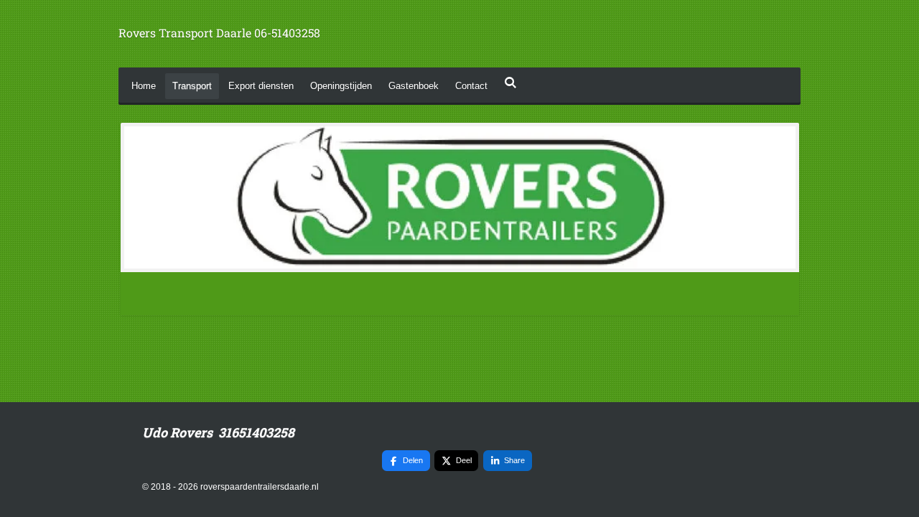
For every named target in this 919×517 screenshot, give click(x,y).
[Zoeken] (510, 83)
